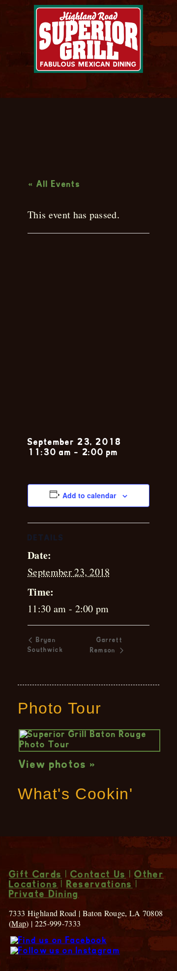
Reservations (99, 885)
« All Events (54, 185)
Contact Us (98, 875)
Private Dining (44, 895)
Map (18, 923)
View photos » (57, 765)
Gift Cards (35, 875)
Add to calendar (89, 495)
